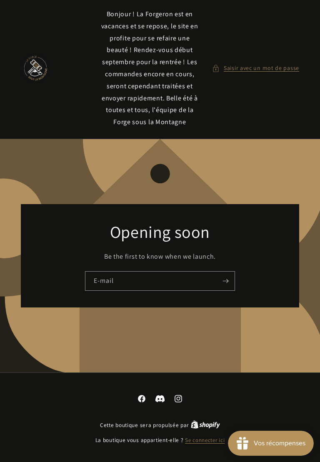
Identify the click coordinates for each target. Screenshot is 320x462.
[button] (255, 68)
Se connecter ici (205, 440)
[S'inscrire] (225, 281)
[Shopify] (205, 425)
